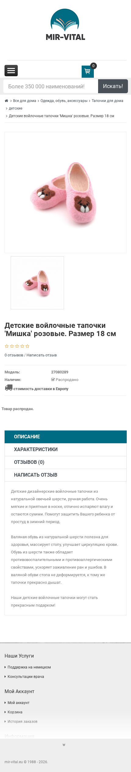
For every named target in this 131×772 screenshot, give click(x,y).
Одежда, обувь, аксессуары (64, 101)
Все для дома (24, 101)
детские (15, 108)
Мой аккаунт (19, 703)
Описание (27, 437)
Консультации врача (26, 677)
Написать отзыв (42, 355)
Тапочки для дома (107, 101)
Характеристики (36, 449)
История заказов (22, 721)
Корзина (15, 712)
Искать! (113, 86)
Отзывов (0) (29, 462)
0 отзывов (14, 355)
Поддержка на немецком (29, 667)
